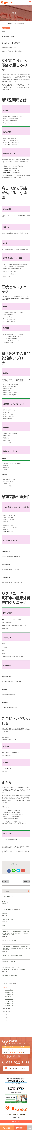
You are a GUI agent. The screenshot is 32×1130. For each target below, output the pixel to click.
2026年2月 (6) (9, 1003)
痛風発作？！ (5, 913)
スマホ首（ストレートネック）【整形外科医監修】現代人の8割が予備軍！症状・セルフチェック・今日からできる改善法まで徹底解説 (16, 933)
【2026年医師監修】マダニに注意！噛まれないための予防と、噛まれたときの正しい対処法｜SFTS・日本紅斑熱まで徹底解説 (16, 948)
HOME (9, 23)
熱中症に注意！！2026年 (8, 961)
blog (5, 28)
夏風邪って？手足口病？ (8, 919)
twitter (18, 870)
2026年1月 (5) (9, 1005)
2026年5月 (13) (9, 996)
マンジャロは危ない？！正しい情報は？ (12, 955)
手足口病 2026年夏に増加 (9, 940)
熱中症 (3, 925)
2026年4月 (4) (9, 999)
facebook (9, 871)
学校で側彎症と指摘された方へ (9, 975)
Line (14, 870)
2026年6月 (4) (9, 994)
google (23, 870)
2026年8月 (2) (9, 990)
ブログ (13, 23)
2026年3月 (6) (9, 1001)
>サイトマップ (16, 1117)
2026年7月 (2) (9, 992)
